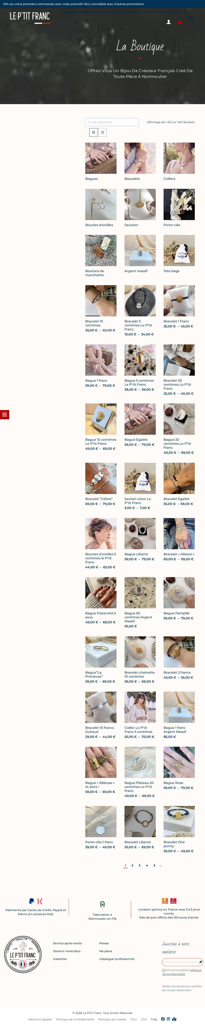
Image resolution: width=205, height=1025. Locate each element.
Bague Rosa (173, 783)
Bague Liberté (136, 554)
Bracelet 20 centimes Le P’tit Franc (177, 384)
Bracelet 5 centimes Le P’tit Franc (138, 325)
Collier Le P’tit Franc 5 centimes (138, 729)
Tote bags (171, 271)
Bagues (91, 179)
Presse (104, 943)
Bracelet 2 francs (177, 672)
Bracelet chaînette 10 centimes (140, 674)
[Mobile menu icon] (190, 18)
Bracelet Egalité (176, 499)
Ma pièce (105, 951)
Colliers (169, 179)
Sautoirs (131, 225)
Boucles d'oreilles (99, 225)
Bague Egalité (136, 440)
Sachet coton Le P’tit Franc (138, 501)
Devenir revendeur (67, 951)
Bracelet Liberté (138, 842)
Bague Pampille (177, 613)
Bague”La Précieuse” (94, 674)
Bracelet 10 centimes (94, 323)
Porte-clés (172, 225)
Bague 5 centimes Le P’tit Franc (139, 382)
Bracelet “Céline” (99, 499)
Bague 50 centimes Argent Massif (138, 617)
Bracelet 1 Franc (176, 321)
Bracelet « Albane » (179, 554)
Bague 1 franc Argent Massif (175, 729)
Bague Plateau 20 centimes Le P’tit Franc (139, 787)
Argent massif (136, 271)
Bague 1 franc (96, 380)
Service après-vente (67, 943)
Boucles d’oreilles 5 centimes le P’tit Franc (100, 558)
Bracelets (132, 179)
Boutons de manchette (94, 273)
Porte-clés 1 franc (99, 842)
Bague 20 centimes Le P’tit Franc (177, 444)
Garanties (60, 959)
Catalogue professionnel (117, 959)
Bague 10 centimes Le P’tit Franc (100, 442)
